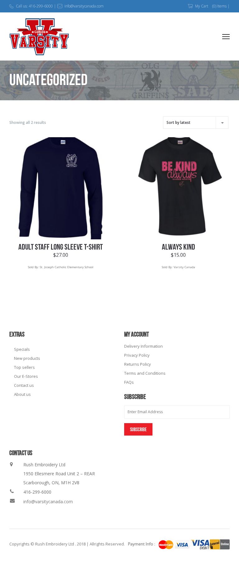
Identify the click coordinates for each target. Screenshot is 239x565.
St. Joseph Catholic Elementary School (66, 267)
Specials (22, 349)
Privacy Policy (137, 355)
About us (22, 394)
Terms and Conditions (145, 373)
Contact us (24, 385)
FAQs (129, 382)
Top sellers (24, 367)
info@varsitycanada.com (48, 501)
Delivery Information (143, 346)
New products (27, 358)
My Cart (201, 6)
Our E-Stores (26, 376)
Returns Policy (137, 364)
